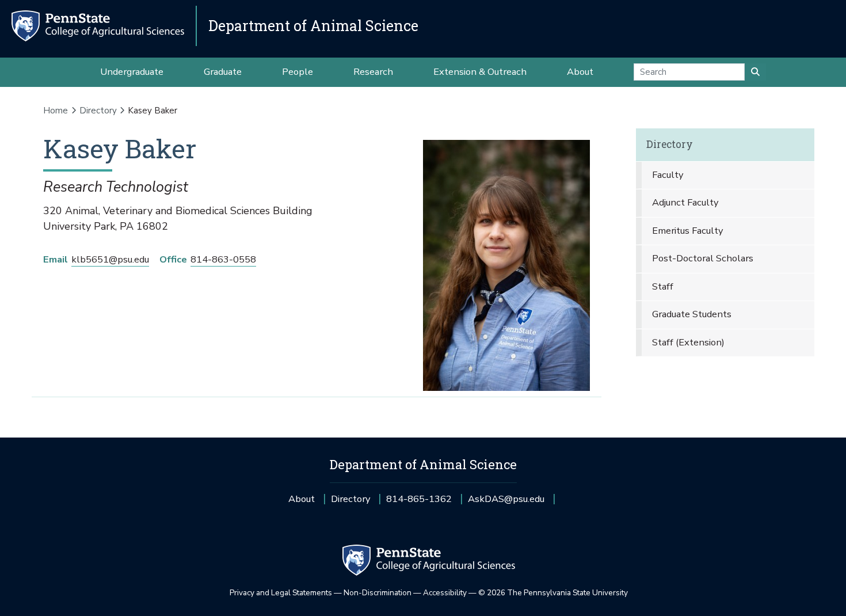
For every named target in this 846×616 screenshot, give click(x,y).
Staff (662, 286)
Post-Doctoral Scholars (702, 258)
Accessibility (445, 592)
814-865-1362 (419, 503)
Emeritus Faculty (687, 230)
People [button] (297, 71)
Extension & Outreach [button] (480, 71)
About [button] (580, 71)
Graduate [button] (223, 71)
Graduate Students (691, 314)
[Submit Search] (755, 72)
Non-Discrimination (377, 592)
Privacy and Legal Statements (281, 592)
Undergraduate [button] (131, 71)
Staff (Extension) (688, 342)
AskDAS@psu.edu (506, 503)
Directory (98, 110)
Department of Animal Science (313, 25)
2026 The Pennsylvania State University (553, 592)
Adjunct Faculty (685, 202)
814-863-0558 (223, 259)
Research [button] (373, 71)
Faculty (667, 174)
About (301, 498)
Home (55, 110)
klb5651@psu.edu (110, 259)
